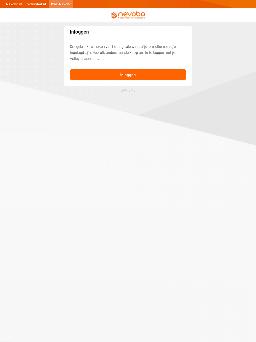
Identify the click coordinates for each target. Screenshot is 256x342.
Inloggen (128, 74)
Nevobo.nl (14, 4)
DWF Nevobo (61, 4)
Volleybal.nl (36, 4)
